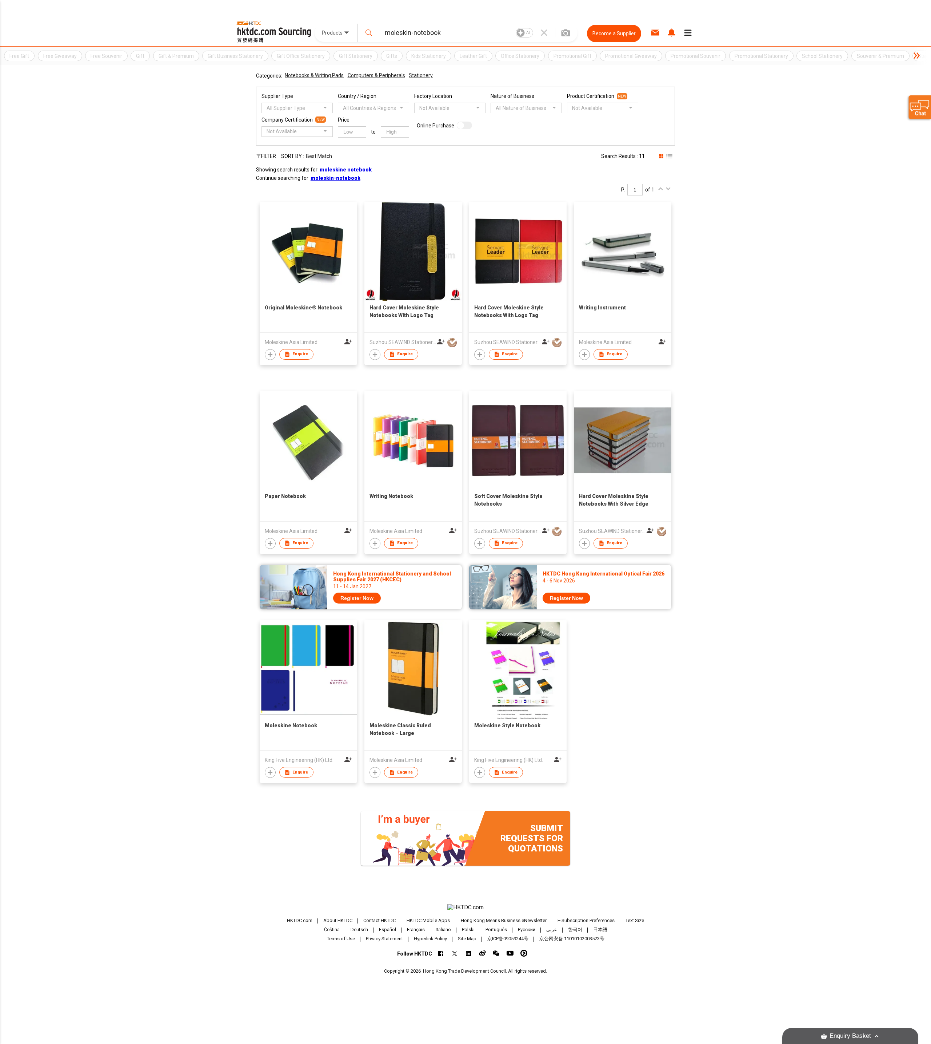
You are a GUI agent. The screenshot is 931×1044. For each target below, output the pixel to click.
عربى (551, 929)
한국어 (575, 929)
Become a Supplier (614, 33)
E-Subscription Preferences (586, 920)
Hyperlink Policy (430, 938)
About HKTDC (337, 920)
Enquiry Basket (850, 1035)
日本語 (600, 929)
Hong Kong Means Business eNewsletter (504, 920)
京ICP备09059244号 (507, 938)
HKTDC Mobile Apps (428, 920)
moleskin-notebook (335, 178)
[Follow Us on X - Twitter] (454, 953)
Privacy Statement (384, 938)
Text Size (635, 920)
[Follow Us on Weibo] (482, 953)
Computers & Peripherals (376, 75)
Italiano (443, 929)
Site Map (467, 938)
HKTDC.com (299, 920)
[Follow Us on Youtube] (510, 953)
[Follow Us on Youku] (523, 953)
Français (416, 929)
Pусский (526, 929)
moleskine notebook (346, 170)
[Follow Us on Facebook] (440, 953)
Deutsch (359, 929)
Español (387, 929)
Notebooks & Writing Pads (314, 75)
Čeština (332, 929)
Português (496, 929)
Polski (468, 929)
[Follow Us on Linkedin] (468, 953)
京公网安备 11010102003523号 (571, 938)
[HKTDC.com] (465, 907)
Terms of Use (341, 938)
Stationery (421, 75)
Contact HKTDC (379, 920)
